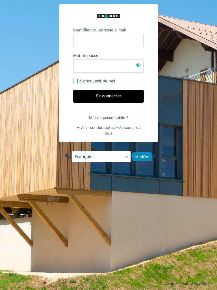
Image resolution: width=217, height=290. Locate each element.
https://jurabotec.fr (108, 16)
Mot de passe (85, 55)
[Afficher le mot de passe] (138, 65)
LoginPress (201, 284)
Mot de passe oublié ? (108, 117)
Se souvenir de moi (97, 80)
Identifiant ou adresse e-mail (99, 29)
